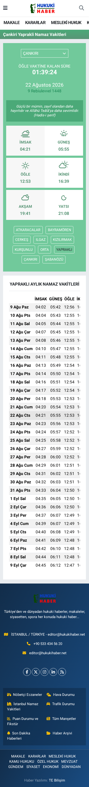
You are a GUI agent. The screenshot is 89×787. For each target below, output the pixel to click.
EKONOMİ (51, 767)
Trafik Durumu (63, 704)
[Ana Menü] (5, 8)
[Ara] (81, 8)
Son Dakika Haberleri (18, 736)
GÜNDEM (15, 767)
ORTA (44, 249)
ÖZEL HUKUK (47, 761)
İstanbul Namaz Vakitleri (22, 706)
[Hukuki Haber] (42, 8)
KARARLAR (35, 22)
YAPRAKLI (64, 249)
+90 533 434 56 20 (47, 644)
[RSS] (62, 672)
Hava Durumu (64, 695)
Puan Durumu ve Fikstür (22, 721)
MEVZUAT (69, 761)
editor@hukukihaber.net (47, 653)
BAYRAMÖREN (59, 230)
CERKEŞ (21, 240)
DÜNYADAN (71, 767)
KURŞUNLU (24, 249)
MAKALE (11, 22)
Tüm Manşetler (64, 719)
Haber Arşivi (62, 733)
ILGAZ (41, 240)
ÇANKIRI (30, 259)
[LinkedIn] (53, 672)
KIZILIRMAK (62, 240)
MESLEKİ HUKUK (66, 22)
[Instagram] (44, 672)
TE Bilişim (57, 780)
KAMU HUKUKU (21, 761)
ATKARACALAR (28, 230)
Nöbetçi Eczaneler (27, 695)
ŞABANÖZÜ (54, 259)
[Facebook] (27, 672)
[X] (36, 672)
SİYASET (33, 767)
